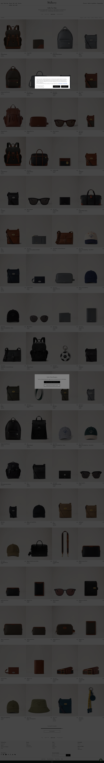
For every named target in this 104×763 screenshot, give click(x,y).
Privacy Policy (65, 83)
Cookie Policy (60, 83)
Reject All (57, 86)
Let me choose (40, 86)
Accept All (65, 86)
